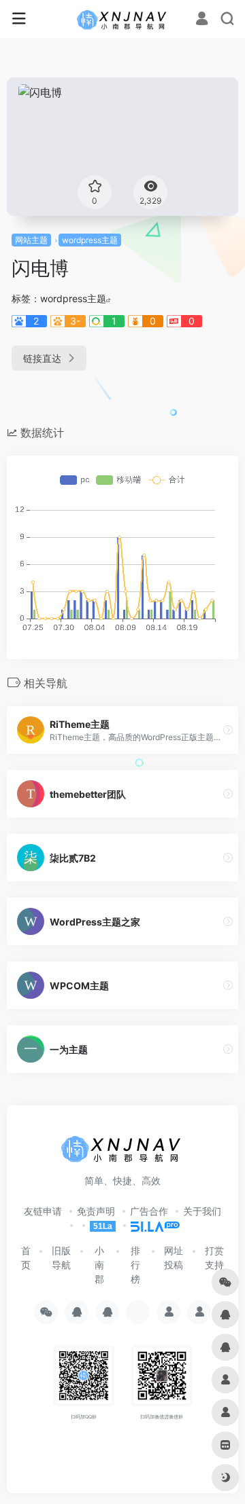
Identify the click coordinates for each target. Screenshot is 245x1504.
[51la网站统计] (149, 1225)
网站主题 (31, 240)
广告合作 (149, 1211)
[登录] (202, 20)
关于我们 (202, 1211)
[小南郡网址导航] (123, 19)
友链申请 (43, 1211)
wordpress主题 (90, 240)
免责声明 (96, 1211)
